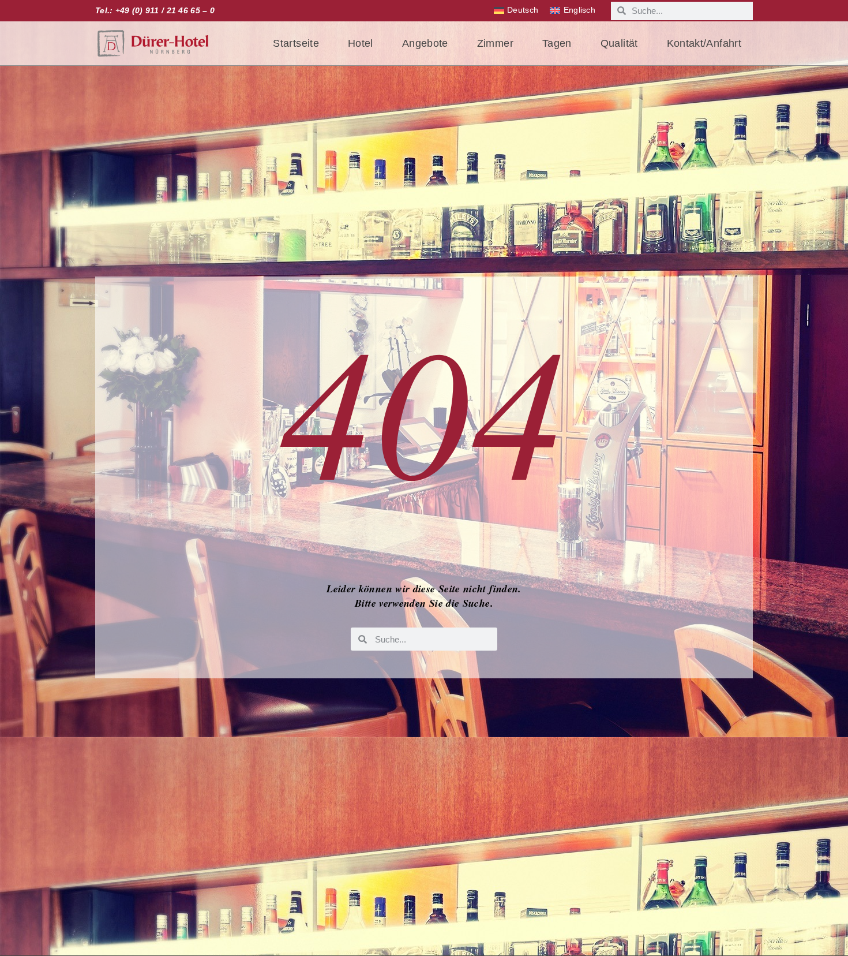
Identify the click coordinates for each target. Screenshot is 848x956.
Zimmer (495, 43)
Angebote (425, 43)
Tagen (557, 43)
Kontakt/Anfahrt (704, 43)
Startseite (296, 43)
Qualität (619, 43)
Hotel (360, 43)
